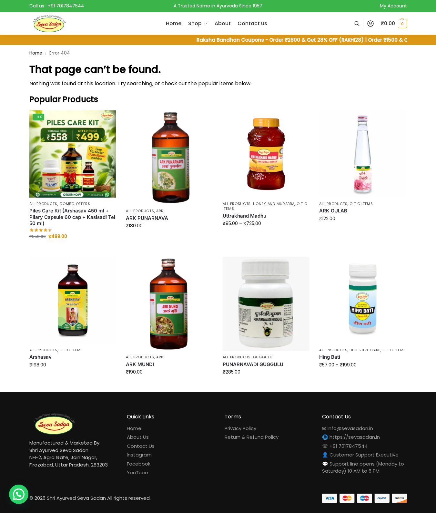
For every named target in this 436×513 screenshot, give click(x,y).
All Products (43, 203)
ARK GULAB (333, 211)
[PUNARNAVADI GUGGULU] (266, 304)
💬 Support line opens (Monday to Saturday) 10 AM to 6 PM (363, 467)
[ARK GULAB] (362, 154)
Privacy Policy (240, 428)
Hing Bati (329, 357)
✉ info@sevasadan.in (347, 428)
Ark (160, 210)
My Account (393, 6)
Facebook (138, 463)
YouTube (137, 472)
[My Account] (370, 24)
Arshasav (40, 357)
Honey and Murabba (274, 203)
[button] (394, 23)
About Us (138, 437)
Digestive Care (365, 350)
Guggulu (263, 357)
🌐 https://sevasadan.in (351, 437)
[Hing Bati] (362, 300)
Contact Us (141, 446)
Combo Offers (74, 203)
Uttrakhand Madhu (244, 216)
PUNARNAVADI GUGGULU (253, 364)
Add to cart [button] (72, 250)
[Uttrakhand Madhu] (266, 154)
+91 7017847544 (66, 6)
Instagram (139, 454)
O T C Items (361, 203)
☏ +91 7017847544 (345, 446)
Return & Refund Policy (252, 437)
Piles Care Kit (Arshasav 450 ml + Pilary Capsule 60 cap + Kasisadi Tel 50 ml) (72, 217)
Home (35, 53)
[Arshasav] (73, 300)
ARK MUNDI (140, 364)
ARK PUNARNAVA (147, 218)
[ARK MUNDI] (169, 304)
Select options (169, 239)
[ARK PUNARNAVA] (169, 157)
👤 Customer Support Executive (360, 454)
